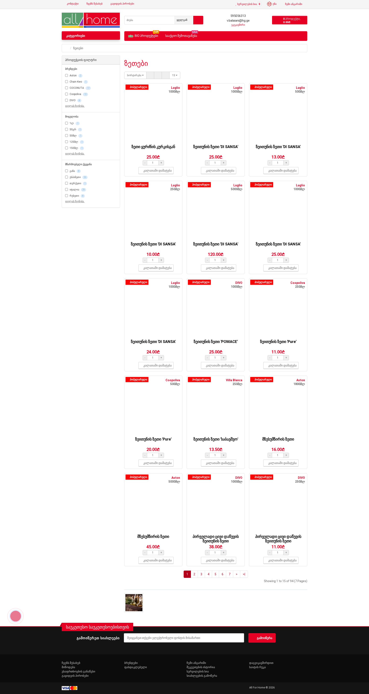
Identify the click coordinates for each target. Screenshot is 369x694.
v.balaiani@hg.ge (238, 20)
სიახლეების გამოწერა (202, 675)
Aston (75, 75)
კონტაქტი (72, 3)
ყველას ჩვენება (75, 105)
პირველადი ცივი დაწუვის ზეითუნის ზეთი (216, 538)
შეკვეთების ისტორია (201, 667)
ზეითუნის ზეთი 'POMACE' (216, 341)
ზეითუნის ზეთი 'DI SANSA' (215, 146)
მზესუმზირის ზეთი (278, 439)
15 (174, 75)
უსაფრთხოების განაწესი (78, 671)
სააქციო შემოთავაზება (181, 35)
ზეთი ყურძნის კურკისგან (153, 146)
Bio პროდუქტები (146, 35)
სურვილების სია (198, 671)
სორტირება (134, 75)
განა (74, 170)
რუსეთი (76, 195)
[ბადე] (158, 75)
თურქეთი (77, 183)
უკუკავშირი (238, 24)
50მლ (75, 135)
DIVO (74, 100)
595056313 (238, 16)
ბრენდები (131, 662)
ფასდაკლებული (135, 667)
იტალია (77, 189)
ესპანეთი (77, 177)
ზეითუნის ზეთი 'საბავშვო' (215, 439)
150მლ (75, 148)
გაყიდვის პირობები (122, 3)
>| (244, 574)
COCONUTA (79, 87)
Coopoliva (77, 94)
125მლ (75, 141)
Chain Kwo (77, 81)
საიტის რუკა (257, 667)
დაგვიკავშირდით (261, 662)
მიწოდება (68, 667)
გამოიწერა (264, 638)
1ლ (73, 123)
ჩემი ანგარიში (196, 662)
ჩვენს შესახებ (94, 3)
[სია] (150, 75)
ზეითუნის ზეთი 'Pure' (278, 341)
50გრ (75, 129)
